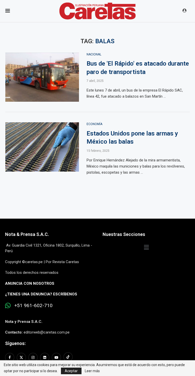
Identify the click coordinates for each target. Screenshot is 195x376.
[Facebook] (10, 357)
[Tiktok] (68, 357)
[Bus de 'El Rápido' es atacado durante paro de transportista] (42, 77)
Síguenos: (15, 343)
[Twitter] (21, 357)
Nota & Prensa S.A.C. (27, 234)
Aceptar (71, 371)
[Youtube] (56, 357)
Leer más (92, 371)
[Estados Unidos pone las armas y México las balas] (42, 147)
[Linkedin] (45, 357)
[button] (146, 247)
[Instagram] (33, 357)
